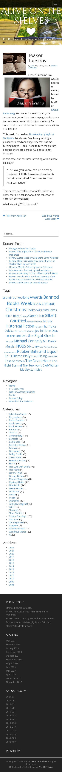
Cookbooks (34, 310)
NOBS (21, 346)
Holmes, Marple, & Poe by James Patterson (30, 267)
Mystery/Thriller (17, 482)
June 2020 (11, 667)
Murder (10, 346)
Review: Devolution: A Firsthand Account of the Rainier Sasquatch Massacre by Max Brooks (32, 278)
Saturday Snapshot (18, 503)
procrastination (10, 352)
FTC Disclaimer (16, 388)
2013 (11, 569)
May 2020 (11, 670)
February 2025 (13, 644)
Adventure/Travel (17, 414)
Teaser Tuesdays (17, 516)
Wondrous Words (17, 531)
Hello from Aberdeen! (15, 215)
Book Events (15, 423)
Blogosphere (15, 417)
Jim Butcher (30, 331)
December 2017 (14, 678)
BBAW (37, 304)
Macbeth (9, 342)
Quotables (14, 500)
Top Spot (14, 519)
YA (10, 534)
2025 (11, 547)
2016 (11, 560)
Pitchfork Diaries (50, 347)
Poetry (12, 494)
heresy (47, 321)
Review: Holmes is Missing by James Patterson (32, 260)
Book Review (15, 426)
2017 (11, 556)
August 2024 (12, 663)
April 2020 (11, 674)
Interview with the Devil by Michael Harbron (30, 270)
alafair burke (12, 298)
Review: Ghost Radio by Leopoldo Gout (28, 282)
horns (48, 326)
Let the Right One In (38, 335)
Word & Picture (45, 767)
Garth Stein (36, 316)
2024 (11, 550)
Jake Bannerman (18, 331)
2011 (11, 575)
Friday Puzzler (16, 454)
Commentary (15, 435)
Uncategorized (16, 522)
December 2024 (14, 652)
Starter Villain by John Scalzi (22, 264)
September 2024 (14, 659)
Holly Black (39, 327)
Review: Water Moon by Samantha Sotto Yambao (34, 257)
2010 (11, 578)
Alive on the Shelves (31, 16)
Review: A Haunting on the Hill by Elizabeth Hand (33, 273)
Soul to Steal (52, 356)
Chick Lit (13, 432)
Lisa (32, 65)
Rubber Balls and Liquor (37, 351)
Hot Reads (14, 469)
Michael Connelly (28, 340)
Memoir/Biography (18, 479)
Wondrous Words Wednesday (50, 217)
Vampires (13, 525)
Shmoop (34, 356)
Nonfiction (14, 491)
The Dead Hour (38, 360)
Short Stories (15, 513)
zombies (36, 369)
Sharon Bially (21, 356)
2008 (11, 584)
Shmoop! (13, 510)
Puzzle (12, 497)
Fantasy (25, 316)
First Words (14, 451)
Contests (13, 438)
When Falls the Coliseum (21, 401)
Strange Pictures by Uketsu (22, 248)
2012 (11, 572)
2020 (11, 553)
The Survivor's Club (35, 365)
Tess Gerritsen (15, 361)
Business (13, 429)
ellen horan (13, 316)
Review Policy (15, 398)
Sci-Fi (8, 356)
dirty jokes (49, 310)
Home (12, 385)
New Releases (16, 488)
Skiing (43, 356)
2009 (11, 581)
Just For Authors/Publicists (22, 391)
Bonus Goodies (16, 420)
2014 (11, 566)
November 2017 (14, 682)
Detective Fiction (17, 445)
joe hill (39, 331)
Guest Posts (15, 457)
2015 (11, 563)
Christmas (15, 309)
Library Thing (15, 472)
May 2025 (11, 640)
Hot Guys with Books (19, 466)
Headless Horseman (34, 322)
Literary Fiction (16, 476)
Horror (12, 463)
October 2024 (12, 655)
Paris (41, 347)
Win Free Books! (17, 528)
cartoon (48, 303)
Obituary (33, 346)
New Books (14, 485)
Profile (12, 395)
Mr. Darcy (49, 341)
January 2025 (12, 648)
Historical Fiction (20, 326)
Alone (25, 298)
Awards (36, 297)
